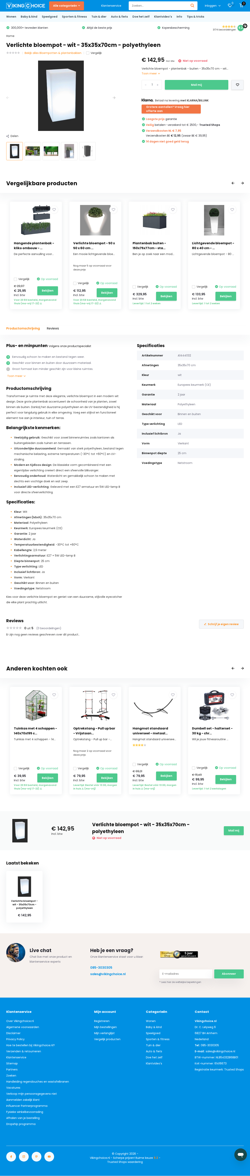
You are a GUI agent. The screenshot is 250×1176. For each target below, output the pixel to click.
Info (179, 17)
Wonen (11, 17)
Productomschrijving (23, 328)
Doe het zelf (141, 17)
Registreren (102, 1021)
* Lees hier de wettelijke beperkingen (180, 982)
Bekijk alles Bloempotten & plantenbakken (53, 53)
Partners (12, 1069)
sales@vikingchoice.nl (108, 974)
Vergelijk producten (107, 1039)
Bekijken (48, 291)
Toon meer (150, 73)
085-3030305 (101, 967)
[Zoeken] (192, 5)
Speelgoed (49, 17)
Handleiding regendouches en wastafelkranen (37, 1082)
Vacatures (13, 1088)
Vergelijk (96, 53)
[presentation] (7, 98)
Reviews (53, 328)
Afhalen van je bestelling (23, 1118)
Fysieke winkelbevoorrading (24, 1112)
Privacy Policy (15, 1039)
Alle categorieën (65, 6)
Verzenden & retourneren (23, 1051)
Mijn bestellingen (105, 1027)
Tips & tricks (195, 17)
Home (10, 36)
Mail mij (196, 85)
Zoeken (11, 1076)
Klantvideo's (163, 17)
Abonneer (229, 974)
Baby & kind (29, 17)
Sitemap (12, 1063)
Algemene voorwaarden (22, 1027)
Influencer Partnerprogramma (26, 1106)
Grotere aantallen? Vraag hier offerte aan (167, 109)
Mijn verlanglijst (104, 1033)
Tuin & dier (98, 17)
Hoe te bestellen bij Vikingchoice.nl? (30, 1045)
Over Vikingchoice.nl (20, 1021)
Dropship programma (21, 1124)
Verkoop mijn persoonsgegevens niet (31, 1094)
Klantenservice (111, 6)
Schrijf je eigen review (223, 624)
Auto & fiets (119, 17)
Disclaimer (13, 1033)
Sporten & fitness (74, 17)
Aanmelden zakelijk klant (23, 1100)
